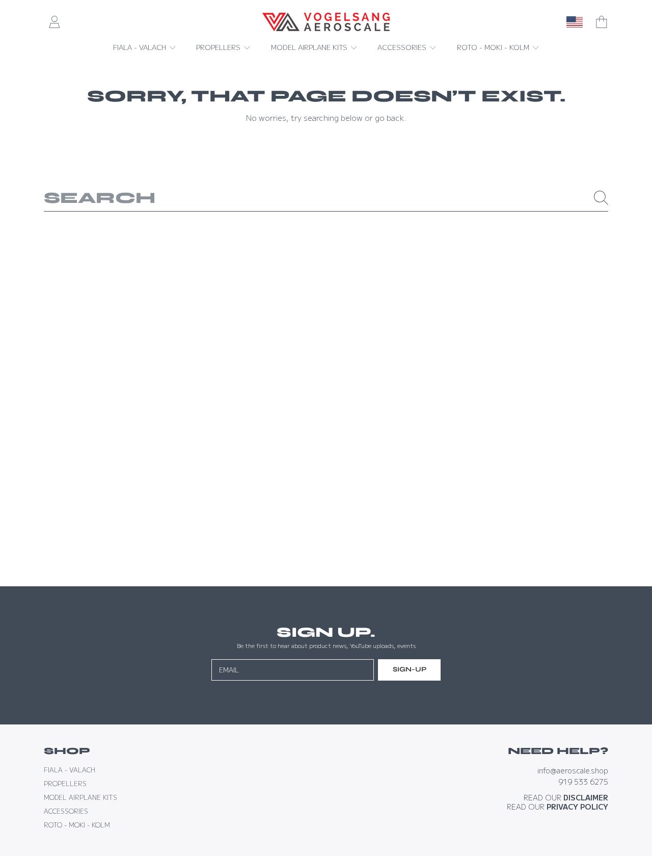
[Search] (601, 198)
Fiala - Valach (140, 47)
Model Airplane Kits (310, 47)
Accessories (402, 47)
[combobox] (326, 198)
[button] (601, 22)
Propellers (219, 47)
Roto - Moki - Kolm (494, 47)
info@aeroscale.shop (572, 770)
